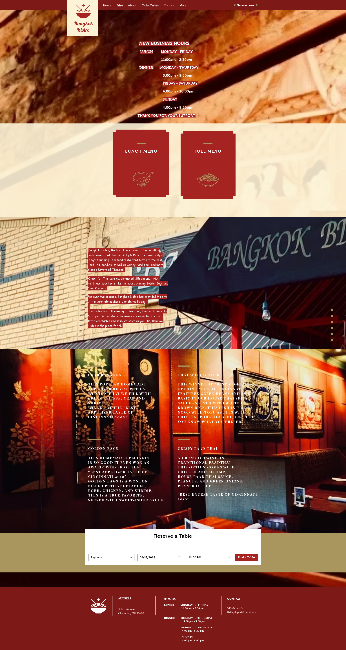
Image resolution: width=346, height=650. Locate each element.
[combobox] (111, 557)
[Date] (179, 557)
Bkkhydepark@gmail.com (242, 612)
